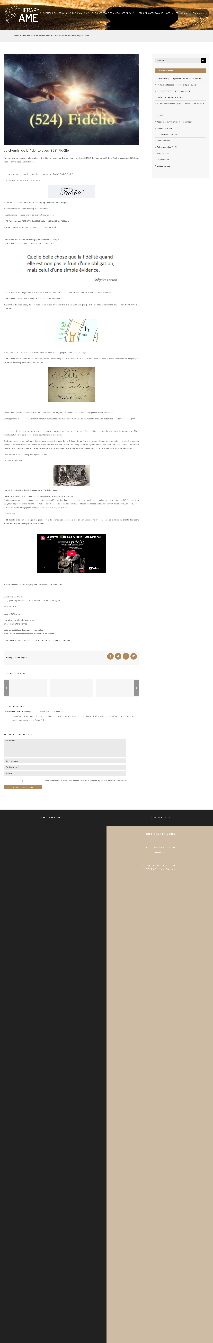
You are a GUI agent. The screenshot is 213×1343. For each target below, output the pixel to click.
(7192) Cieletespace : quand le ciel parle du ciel (176, 85)
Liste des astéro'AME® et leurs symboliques (21, 711)
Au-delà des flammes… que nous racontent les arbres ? (180, 103)
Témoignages (163, 153)
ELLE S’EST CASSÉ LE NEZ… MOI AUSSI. (173, 91)
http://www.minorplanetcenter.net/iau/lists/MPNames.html (29, 633)
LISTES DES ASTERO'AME (168, 134)
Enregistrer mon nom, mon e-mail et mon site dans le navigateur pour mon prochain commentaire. (85, 780)
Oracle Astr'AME (164, 140)
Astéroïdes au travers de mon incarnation (44, 640)
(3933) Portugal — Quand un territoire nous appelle (179, 78)
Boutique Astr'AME (165, 128)
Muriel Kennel (11, 640)
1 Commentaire (66, 640)
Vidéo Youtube (163, 159)
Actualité (160, 115)
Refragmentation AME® (167, 147)
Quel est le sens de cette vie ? (170, 97)
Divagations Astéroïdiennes (15, 624)
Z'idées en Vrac (163, 166)
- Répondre (59, 711)
